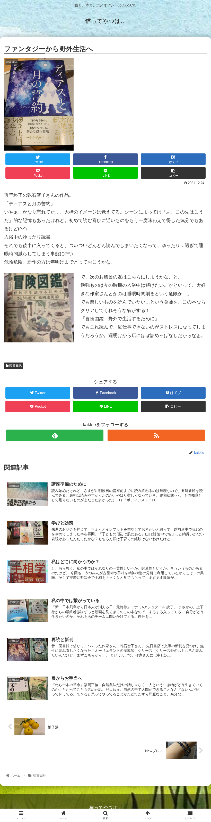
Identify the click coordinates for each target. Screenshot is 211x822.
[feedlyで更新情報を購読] (54, 435)
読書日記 (15, 365)
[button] (195, 569)
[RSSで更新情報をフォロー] (156, 435)
